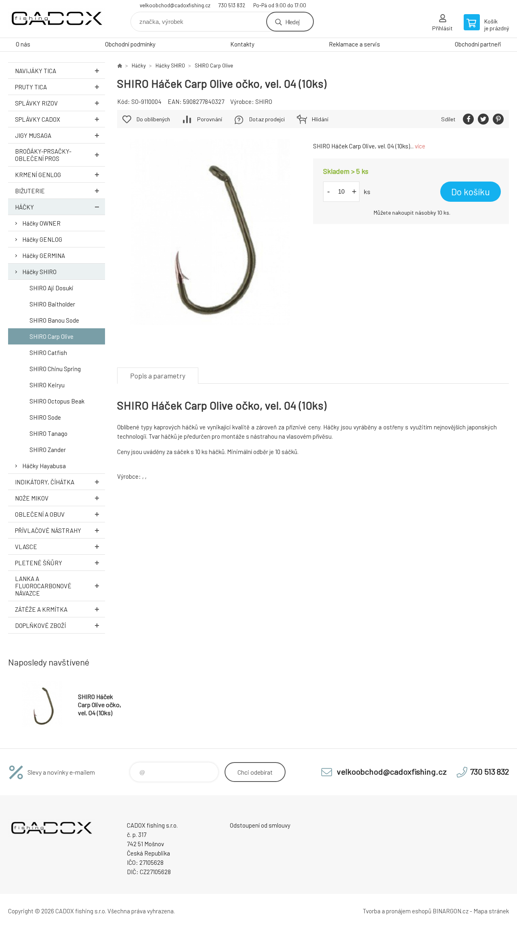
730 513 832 (232, 5)
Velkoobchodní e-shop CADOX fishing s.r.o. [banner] (56, 19)
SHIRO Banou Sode (54, 320)
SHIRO (263, 101)
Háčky (24, 207)
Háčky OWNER (41, 223)
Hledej (292, 21)
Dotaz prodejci (267, 119)
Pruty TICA (31, 87)
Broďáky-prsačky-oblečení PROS (43, 155)
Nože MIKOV (31, 498)
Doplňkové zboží (40, 625)
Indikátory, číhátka (44, 482)
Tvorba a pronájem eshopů (397, 911)
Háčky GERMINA (43, 255)
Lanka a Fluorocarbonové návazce (43, 586)
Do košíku (470, 191)
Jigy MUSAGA (33, 135)
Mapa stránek (491, 911)
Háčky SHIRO (39, 271)
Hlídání (320, 119)
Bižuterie (30, 190)
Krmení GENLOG (38, 174)
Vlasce (26, 546)
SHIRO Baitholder (52, 304)
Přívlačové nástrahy (48, 530)
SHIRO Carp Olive (51, 336)
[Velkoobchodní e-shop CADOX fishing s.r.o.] (119, 65)
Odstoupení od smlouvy (260, 825)
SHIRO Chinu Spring (55, 368)
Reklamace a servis (354, 44)
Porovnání (209, 119)
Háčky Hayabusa (44, 465)
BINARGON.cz (451, 911)
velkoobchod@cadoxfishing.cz (175, 5)
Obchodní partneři (478, 44)
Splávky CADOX (37, 119)
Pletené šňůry (38, 562)
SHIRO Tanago (48, 433)
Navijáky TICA (35, 70)
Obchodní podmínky (130, 44)
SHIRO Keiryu (47, 385)
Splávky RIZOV (36, 103)
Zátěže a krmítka (41, 609)
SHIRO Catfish (48, 352)
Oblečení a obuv (40, 514)
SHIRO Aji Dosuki (51, 288)
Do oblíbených (153, 119)
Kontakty (242, 44)
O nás (23, 44)
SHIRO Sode (45, 417)
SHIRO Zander (47, 449)
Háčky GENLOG (42, 239)
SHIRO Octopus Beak (56, 401)
